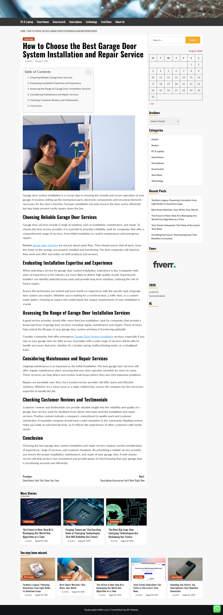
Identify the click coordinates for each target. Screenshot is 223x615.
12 (168, 77)
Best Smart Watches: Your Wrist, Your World (174, 209)
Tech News (106, 22)
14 (183, 77)
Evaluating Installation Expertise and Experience (55, 83)
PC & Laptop (26, 22)
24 (153, 90)
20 (176, 84)
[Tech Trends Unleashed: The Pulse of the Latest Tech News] (148, 569)
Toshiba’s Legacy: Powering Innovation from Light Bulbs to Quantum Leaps (174, 202)
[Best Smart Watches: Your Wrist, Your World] (74, 569)
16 (198, 77)
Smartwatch (59, 22)
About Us (120, 22)
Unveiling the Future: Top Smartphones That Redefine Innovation (174, 236)
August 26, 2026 (84, 541)
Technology (91, 22)
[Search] (201, 21)
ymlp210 (153, 292)
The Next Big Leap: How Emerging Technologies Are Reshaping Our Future (123, 533)
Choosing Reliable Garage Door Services (51, 77)
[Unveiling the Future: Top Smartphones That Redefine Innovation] (185, 569)
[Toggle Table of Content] (87, 72)
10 (153, 77)
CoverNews (117, 610)
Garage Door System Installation (93, 336)
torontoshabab (157, 296)
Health (154, 139)
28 (183, 90)
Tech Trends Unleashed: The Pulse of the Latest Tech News (175, 227)
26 (168, 90)
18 (160, 84)
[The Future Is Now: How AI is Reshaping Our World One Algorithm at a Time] (40, 511)
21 (183, 84)
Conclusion (36, 106)
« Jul (151, 103)
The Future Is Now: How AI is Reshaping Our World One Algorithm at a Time (38, 533)
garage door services (45, 245)
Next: (122, 478)
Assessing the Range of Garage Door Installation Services (60, 89)
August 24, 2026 (127, 541)
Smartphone (75, 22)
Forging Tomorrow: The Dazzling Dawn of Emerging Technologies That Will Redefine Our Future (83, 533)
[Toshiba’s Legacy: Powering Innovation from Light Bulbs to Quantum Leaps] (37, 569)
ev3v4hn (28, 61)
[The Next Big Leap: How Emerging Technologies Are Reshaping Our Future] (126, 511)
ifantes (155, 145)
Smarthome (43, 22)
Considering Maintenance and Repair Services (54, 94)
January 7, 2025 (41, 61)
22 (191, 84)
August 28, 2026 (41, 541)
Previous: (41, 478)
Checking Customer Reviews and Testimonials (54, 100)
